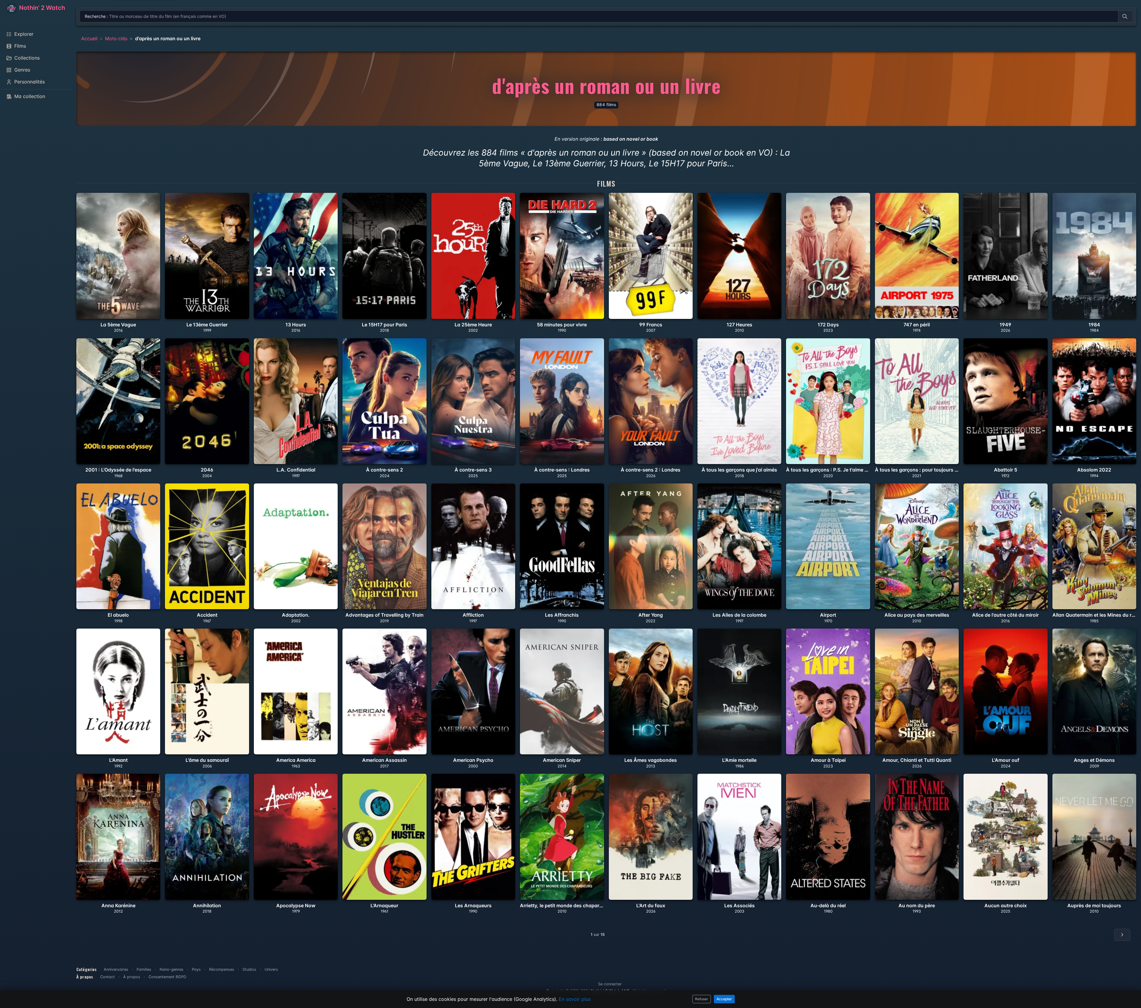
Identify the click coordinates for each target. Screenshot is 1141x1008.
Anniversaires (116, 969)
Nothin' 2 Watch (41, 7)
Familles (144, 969)
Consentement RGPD (167, 977)
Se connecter (610, 984)
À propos (131, 977)
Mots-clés (116, 38)
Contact (107, 977)
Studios (249, 969)
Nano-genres (171, 969)
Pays (196, 969)
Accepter (724, 999)
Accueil (89, 38)
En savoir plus (575, 999)
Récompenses (221, 969)
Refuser (701, 999)
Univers (271, 969)
